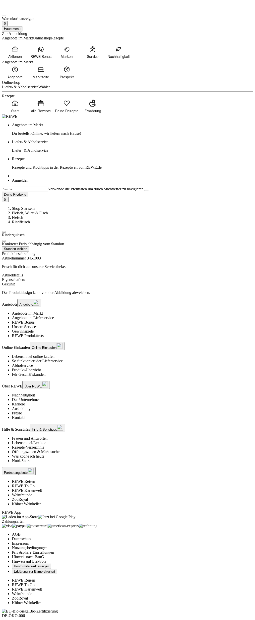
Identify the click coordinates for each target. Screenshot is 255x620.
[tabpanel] (127, 281)
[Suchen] (146, 190)
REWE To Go (23, 486)
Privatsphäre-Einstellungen (33, 552)
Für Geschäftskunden (29, 374)
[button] (4, 232)
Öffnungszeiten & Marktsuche (36, 452)
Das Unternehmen (26, 399)
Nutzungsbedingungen (30, 548)
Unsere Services (24, 327)
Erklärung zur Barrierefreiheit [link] (34, 571)
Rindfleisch (21, 222)
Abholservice (22, 365)
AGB (16, 534)
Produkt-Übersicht (26, 370)
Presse (17, 413)
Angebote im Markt (27, 313)
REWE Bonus (23, 322)
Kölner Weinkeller (26, 504)
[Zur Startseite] (19, 9)
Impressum (20, 543)
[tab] (127, 275)
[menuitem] (15, 52)
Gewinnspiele (23, 331)
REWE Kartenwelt (27, 490)
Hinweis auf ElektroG (29, 561)
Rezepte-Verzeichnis (28, 447)
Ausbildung (21, 408)
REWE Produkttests (28, 336)
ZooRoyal (20, 499)
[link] (132, 129)
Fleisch (17, 217)
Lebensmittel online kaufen (33, 356)
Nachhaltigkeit (23, 395)
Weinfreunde (22, 495)
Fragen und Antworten (30, 438)
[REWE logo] (9, 116)
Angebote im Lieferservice (33, 318)
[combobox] (25, 189)
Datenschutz (21, 539)
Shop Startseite (23, 208)
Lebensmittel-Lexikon (29, 443)
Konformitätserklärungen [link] (31, 566)
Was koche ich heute (28, 456)
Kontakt (18, 417)
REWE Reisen (23, 481)
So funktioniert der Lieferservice (37, 361)
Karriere (18, 404)
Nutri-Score (21, 461)
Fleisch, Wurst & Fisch (30, 213)
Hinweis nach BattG (28, 557)
